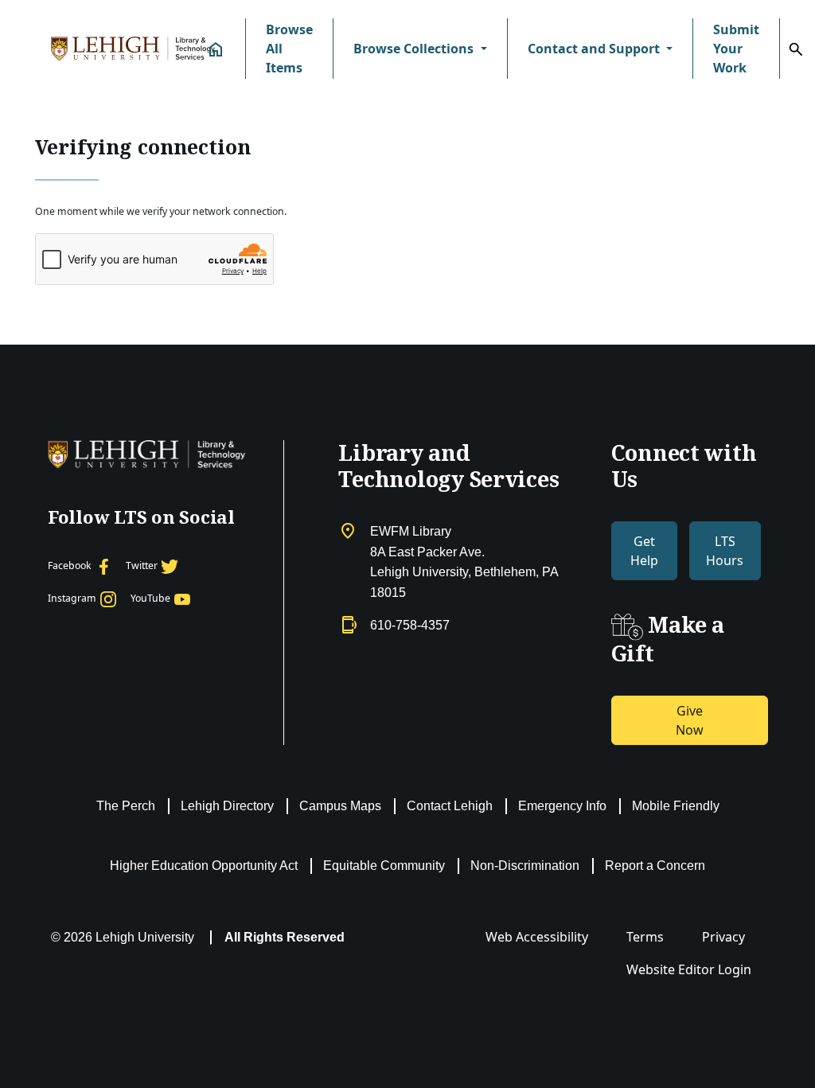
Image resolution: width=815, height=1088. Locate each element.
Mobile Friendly (675, 806)
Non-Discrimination (524, 865)
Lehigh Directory (227, 806)
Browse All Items (289, 48)
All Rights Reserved (284, 937)
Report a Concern (655, 865)
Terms (645, 937)
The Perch (125, 806)
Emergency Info (562, 806)
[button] (420, 48)
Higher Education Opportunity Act (204, 865)
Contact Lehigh (450, 806)
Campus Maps (340, 806)
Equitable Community (384, 865)
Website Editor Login (688, 969)
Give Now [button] (690, 720)
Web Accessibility (536, 937)
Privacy (723, 937)
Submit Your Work (736, 48)
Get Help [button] (644, 550)
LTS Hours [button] (724, 550)
